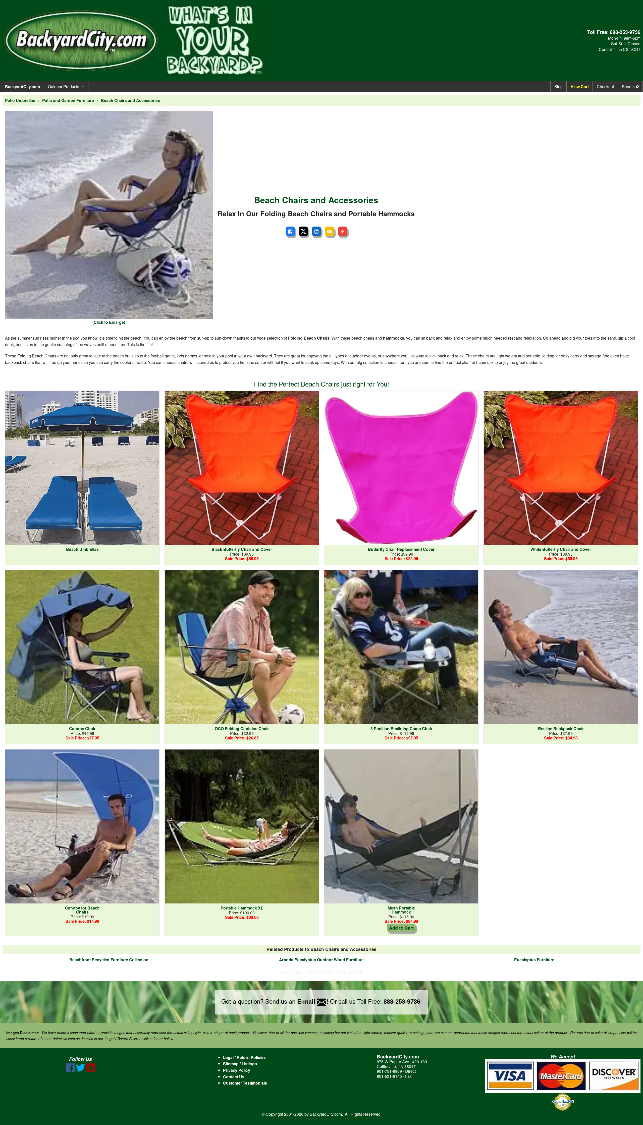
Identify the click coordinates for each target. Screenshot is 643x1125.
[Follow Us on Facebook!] (70, 1071)
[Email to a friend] (329, 231)
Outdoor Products (63, 86)
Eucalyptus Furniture (534, 959)
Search (629, 86)
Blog (558, 86)
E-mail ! (312, 1001)
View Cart (580, 86)
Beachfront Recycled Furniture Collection (108, 959)
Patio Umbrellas (20, 100)
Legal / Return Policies (244, 1057)
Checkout (605, 86)
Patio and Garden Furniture (68, 100)
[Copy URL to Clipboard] (342, 231)
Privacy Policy (236, 1070)
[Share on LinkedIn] (316, 231)
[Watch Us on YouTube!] (90, 1071)
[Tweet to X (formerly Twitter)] (303, 231)
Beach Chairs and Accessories (130, 100)
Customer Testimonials (245, 1083)
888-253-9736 (625, 31)
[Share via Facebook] (290, 231)
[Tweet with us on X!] (80, 1071)
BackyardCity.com (22, 86)
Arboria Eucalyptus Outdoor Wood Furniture (321, 959)
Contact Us (233, 1077)
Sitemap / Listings (240, 1063)
